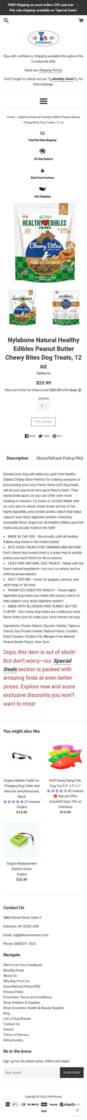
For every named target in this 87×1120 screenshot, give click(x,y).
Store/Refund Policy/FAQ (59, 458)
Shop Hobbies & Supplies (21, 1003)
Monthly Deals (13, 970)
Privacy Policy (13, 992)
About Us (10, 976)
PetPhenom (55, 1096)
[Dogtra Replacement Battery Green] (21, 840)
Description (18, 458)
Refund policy (13, 1040)
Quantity (43, 398)
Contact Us (11, 1024)
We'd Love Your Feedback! (22, 965)
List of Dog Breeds (17, 1019)
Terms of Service (16, 1035)
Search (8, 1029)
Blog (6, 1013)
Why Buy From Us (16, 981)
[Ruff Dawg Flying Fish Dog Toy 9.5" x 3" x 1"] (65, 757)
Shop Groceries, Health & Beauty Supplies (33, 1008)
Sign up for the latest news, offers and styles (36, 1061)
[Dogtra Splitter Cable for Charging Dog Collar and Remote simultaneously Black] (21, 757)
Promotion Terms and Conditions (27, 997)
